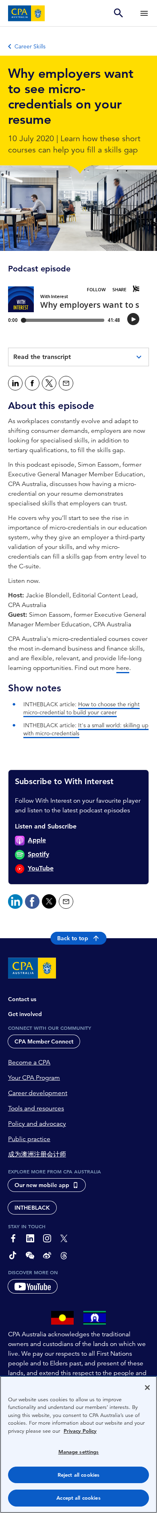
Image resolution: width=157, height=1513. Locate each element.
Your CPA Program (34, 1078)
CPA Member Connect (43, 1041)
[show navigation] (144, 13)
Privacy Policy (80, 1430)
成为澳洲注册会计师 (37, 1154)
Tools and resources (36, 1108)
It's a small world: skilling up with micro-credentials (86, 729)
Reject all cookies (78, 1474)
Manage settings (78, 1451)
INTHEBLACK (32, 1207)
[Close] (147, 1387)
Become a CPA (29, 1062)
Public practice (29, 1139)
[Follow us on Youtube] (32, 1286)
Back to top (72, 938)
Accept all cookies (78, 1497)
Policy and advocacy (37, 1124)
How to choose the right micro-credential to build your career (81, 708)
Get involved (25, 1014)
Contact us (22, 999)
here (122, 668)
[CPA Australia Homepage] (26, 13)
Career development (37, 1093)
